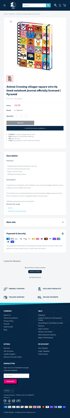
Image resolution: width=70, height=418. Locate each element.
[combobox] (34, 5)
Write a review (35, 271)
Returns (41, 326)
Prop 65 (6, 324)
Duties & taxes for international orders (49, 319)
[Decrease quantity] (16, 116)
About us (7, 315)
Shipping (41, 315)
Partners (7, 348)
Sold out (20, 123)
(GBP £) (7, 390)
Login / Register (44, 351)
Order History (43, 354)
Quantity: (9, 116)
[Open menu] (4, 5)
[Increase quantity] (26, 116)
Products (12, 14)
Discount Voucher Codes (13, 357)
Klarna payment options (47, 335)
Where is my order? (45, 332)
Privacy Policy (8, 321)
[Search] (48, 5)
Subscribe (10, 381)
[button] (9, 143)
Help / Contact (43, 329)
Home (6, 14)
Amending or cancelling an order (50, 323)
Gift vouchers (8, 351)
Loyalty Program (9, 354)
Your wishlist (43, 348)
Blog (5, 330)
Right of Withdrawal (45, 338)
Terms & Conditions (11, 318)
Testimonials (8, 327)
